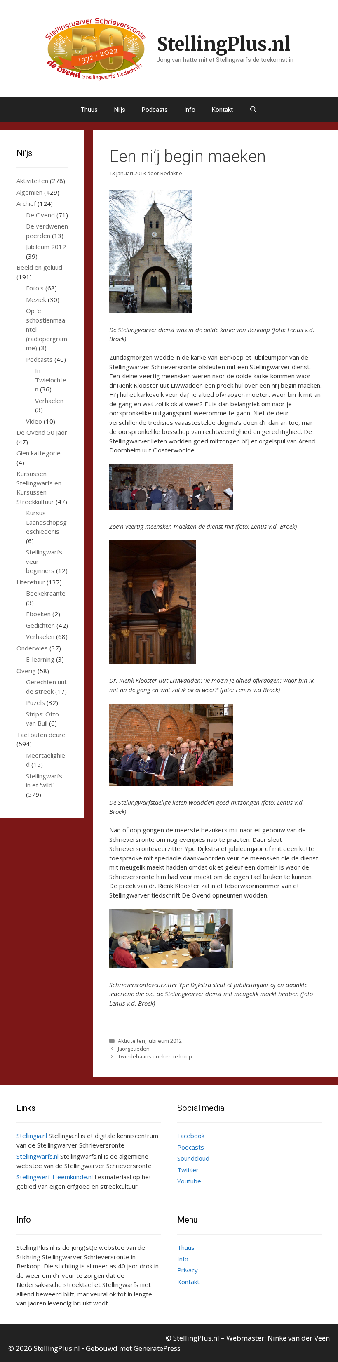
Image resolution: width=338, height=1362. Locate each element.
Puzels (35, 702)
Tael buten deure (41, 734)
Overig (26, 671)
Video (34, 421)
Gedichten (40, 625)
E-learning (40, 659)
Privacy (187, 1270)
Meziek (36, 299)
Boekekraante (46, 593)
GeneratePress (157, 1348)
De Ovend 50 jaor (41, 432)
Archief (26, 203)
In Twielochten (50, 379)
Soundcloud (193, 1158)
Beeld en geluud (39, 267)
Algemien (29, 192)
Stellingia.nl (31, 1135)
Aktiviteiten (131, 1040)
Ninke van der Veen (299, 1338)
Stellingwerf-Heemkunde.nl (54, 1177)
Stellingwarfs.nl (37, 1156)
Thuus (89, 109)
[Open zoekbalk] (253, 109)
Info (189, 109)
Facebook (190, 1135)
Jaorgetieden (134, 1048)
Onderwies (32, 648)
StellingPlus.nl (224, 44)
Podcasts (155, 109)
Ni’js (119, 109)
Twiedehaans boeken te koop (155, 1056)
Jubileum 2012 (165, 1040)
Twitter (188, 1170)
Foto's (35, 288)
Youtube (189, 1181)
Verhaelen (49, 400)
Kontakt (222, 109)
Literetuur (30, 582)
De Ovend (40, 215)
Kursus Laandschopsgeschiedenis (46, 522)
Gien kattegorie (38, 453)
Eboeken (38, 614)
